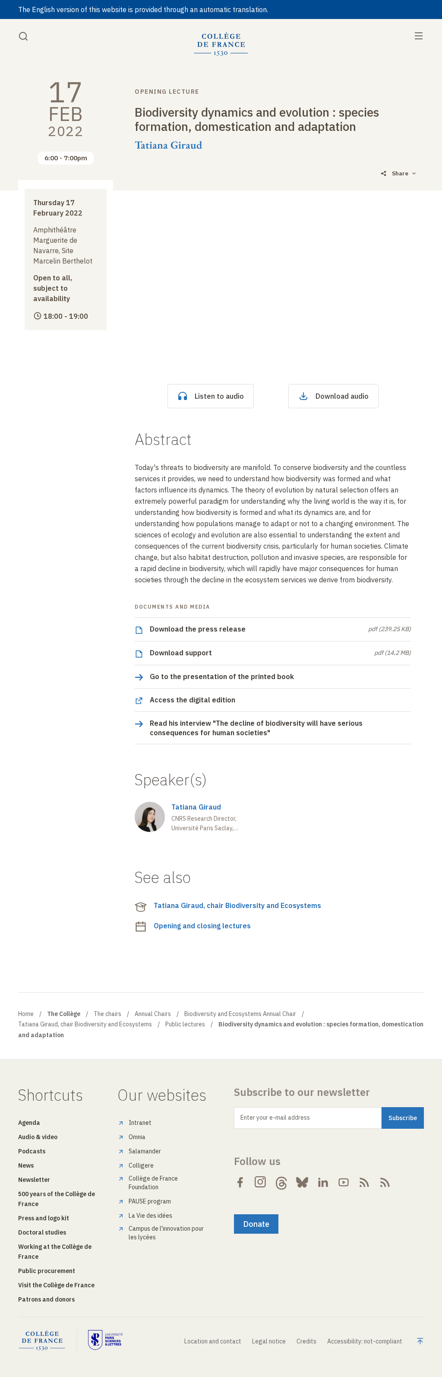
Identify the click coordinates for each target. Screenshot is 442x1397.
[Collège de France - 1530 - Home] (221, 44)
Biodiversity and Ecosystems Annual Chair (240, 1014)
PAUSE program (150, 1201)
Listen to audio (219, 396)
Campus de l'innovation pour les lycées (166, 1233)
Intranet (140, 1123)
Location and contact (212, 1341)
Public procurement (46, 1271)
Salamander (145, 1151)
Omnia (137, 1137)
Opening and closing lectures (202, 925)
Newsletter (34, 1180)
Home (26, 1014)
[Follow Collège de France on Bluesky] (302, 1182)
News (26, 1165)
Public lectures (185, 1024)
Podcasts (31, 1151)
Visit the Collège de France (56, 1285)
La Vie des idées (150, 1215)
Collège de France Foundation (153, 1183)
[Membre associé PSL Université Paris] (105, 1340)
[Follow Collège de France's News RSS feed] (364, 1182)
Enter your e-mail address (275, 1117)
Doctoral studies (42, 1232)
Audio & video (37, 1137)
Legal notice (269, 1341)
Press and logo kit (43, 1218)
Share (400, 173)
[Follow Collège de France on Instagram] (261, 1182)
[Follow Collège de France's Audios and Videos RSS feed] (385, 1182)
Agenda (29, 1123)
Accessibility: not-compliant (364, 1341)
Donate (256, 1224)
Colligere (141, 1165)
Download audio (342, 396)
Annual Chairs (153, 1014)
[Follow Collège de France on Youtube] (344, 1182)
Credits (306, 1341)
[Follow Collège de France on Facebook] (240, 1182)
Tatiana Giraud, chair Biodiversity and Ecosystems (237, 905)
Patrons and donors (46, 1299)
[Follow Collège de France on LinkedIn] (323, 1182)
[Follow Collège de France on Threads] (281, 1182)
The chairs (107, 1014)
